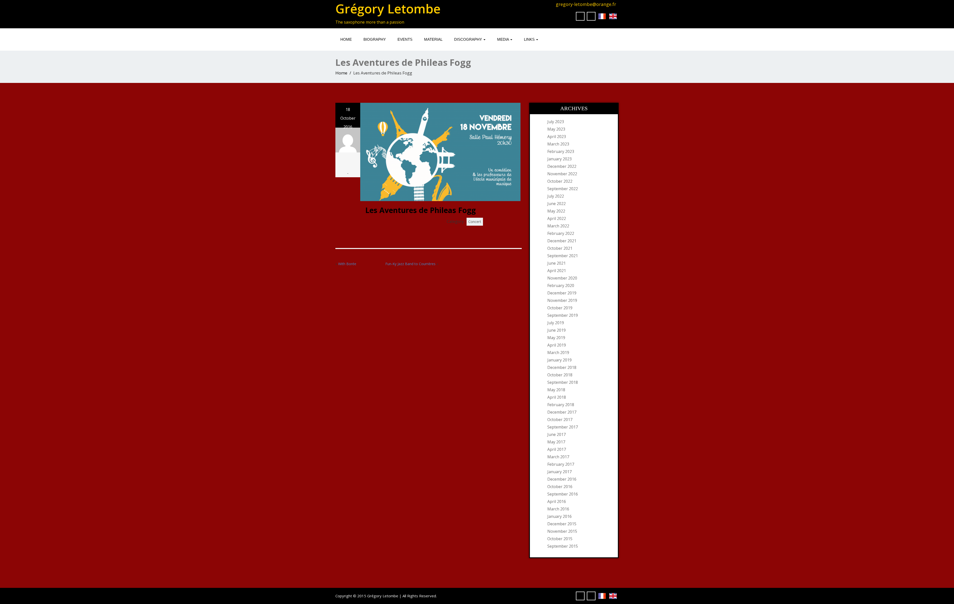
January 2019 (559, 359)
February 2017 (560, 464)
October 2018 (559, 374)
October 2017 (559, 419)
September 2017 (562, 427)
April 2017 (556, 449)
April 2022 (556, 218)
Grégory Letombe (387, 8)
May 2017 (556, 441)
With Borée (347, 263)
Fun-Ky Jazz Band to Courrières (410, 263)
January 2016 (559, 516)
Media (503, 39)
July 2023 (555, 121)
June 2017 (556, 434)
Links (530, 39)
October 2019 (559, 307)
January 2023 (559, 158)
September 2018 (562, 382)
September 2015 (562, 546)
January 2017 (559, 471)
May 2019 (556, 337)
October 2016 (559, 486)
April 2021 (556, 270)
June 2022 (556, 203)
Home (346, 39)
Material (433, 39)
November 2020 (562, 278)
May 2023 (556, 129)
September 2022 (562, 188)
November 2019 (562, 300)
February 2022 (560, 233)
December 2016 (561, 479)
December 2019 (561, 292)
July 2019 (555, 322)
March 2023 (558, 144)
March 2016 (558, 508)
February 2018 (560, 404)
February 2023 (560, 151)
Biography (374, 39)
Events (405, 39)
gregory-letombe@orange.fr (586, 4)
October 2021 (559, 248)
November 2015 (562, 531)
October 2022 (559, 181)
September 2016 (562, 494)
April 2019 (556, 345)
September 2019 (562, 315)
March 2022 (558, 225)
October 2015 (559, 538)
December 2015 (561, 523)
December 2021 (561, 240)
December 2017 (561, 412)
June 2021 (556, 263)
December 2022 (561, 166)
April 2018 (556, 397)
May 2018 (556, 389)
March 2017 (558, 456)
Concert (474, 221)
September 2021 (562, 255)
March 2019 (558, 352)
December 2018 (561, 367)
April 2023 (556, 136)
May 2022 (556, 211)
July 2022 (555, 196)
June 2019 (556, 330)
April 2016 (556, 501)
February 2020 (560, 285)
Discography (468, 39)
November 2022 (562, 173)
